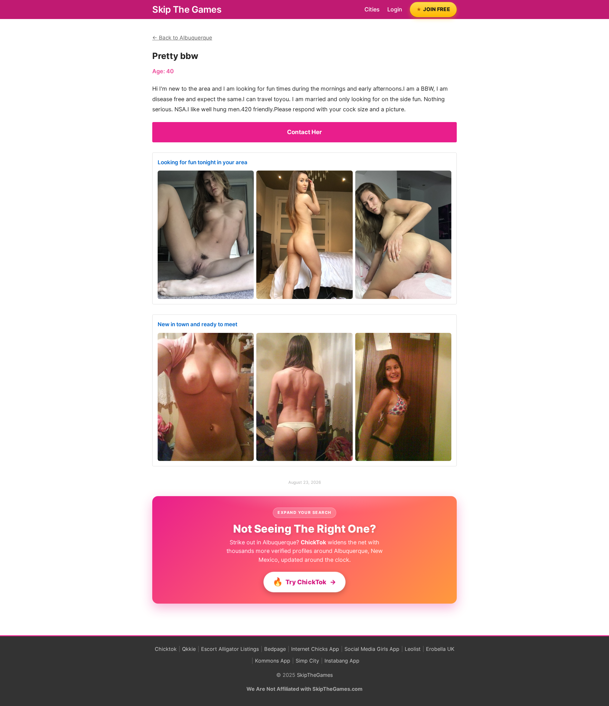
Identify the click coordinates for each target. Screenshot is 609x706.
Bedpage (275, 649)
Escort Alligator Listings (230, 649)
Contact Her (304, 132)
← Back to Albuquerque (182, 38)
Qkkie (189, 649)
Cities (372, 9)
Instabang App (341, 660)
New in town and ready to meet (197, 324)
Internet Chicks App (315, 649)
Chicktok (166, 649)
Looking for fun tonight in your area (202, 162)
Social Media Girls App (371, 649)
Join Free (436, 9)
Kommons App (272, 660)
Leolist (413, 649)
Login (394, 9)
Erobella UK (440, 649)
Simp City (307, 660)
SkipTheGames (315, 675)
